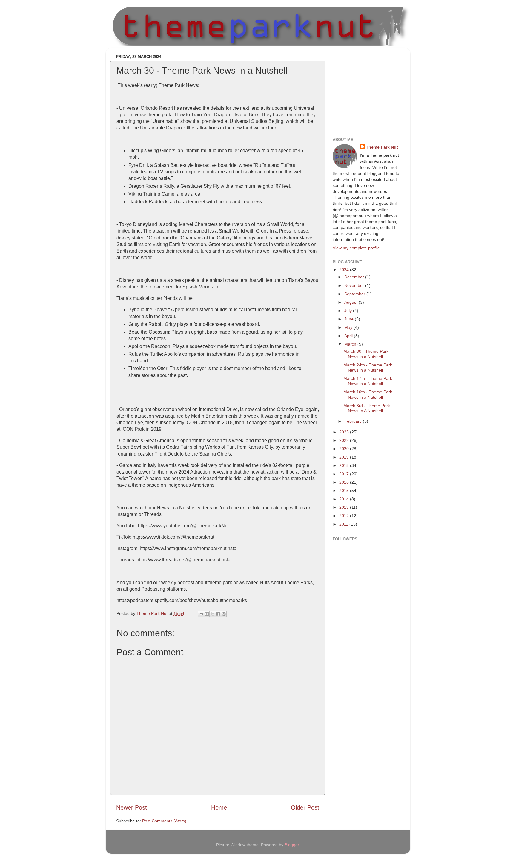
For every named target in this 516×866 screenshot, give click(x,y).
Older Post (305, 807)
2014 (344, 499)
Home (219, 807)
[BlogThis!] (207, 614)
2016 (344, 482)
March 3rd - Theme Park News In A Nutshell (366, 408)
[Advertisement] (370, 89)
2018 (344, 465)
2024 (344, 269)
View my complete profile (356, 247)
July (348, 310)
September (355, 293)
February (353, 421)
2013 (344, 507)
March (350, 344)
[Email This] (201, 614)
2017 (344, 473)
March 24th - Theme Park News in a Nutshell (367, 367)
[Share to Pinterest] (224, 614)
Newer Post (131, 807)
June (349, 319)
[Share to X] (212, 614)
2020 (344, 448)
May (349, 327)
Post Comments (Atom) (164, 820)
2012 (344, 515)
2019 (344, 457)
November (354, 285)
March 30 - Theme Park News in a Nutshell (365, 354)
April (349, 335)
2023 (344, 432)
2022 (344, 440)
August (351, 302)
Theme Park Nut (382, 147)
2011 (344, 524)
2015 (344, 490)
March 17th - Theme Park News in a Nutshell (367, 381)
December (354, 276)
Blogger (292, 844)
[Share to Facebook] (218, 614)
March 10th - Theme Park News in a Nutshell (367, 394)
